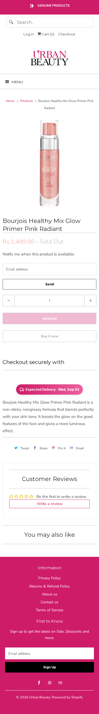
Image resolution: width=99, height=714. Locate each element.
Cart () (47, 34)
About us (49, 594)
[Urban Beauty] (49, 58)
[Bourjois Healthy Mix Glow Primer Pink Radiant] (49, 163)
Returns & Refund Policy (49, 586)
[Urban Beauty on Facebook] (39, 682)
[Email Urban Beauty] (60, 682)
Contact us (49, 602)
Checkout (66, 34)
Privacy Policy (49, 578)
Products (27, 101)
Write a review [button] (50, 503)
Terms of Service (49, 610)
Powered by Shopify (67, 697)
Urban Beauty (39, 697)
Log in (28, 34)
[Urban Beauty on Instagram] (49, 682)
